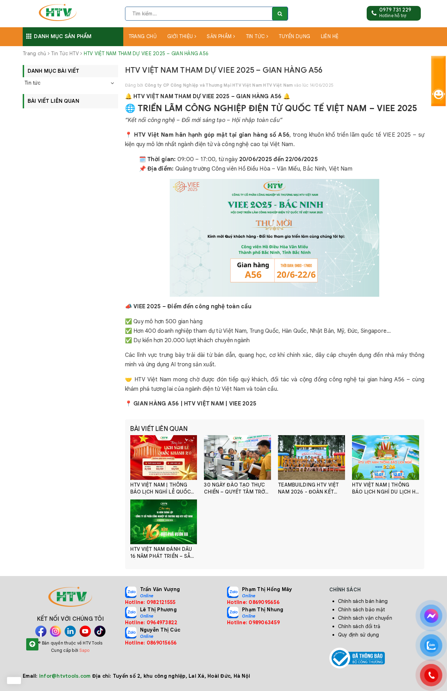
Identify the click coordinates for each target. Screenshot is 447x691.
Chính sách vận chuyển (365, 618)
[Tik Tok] (99, 631)
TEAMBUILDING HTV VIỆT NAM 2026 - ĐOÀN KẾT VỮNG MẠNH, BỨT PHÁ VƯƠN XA (308, 488)
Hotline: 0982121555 (150, 602)
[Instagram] (55, 631)
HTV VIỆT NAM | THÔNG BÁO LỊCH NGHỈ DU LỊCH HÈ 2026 (385, 488)
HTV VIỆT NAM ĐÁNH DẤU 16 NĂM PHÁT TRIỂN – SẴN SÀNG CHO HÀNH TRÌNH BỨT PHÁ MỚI (162, 553)
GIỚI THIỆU (181, 36)
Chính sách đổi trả (359, 626)
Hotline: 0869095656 (253, 602)
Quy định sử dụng (358, 635)
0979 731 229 (395, 10)
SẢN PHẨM (220, 36)
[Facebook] (40, 631)
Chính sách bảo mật (361, 609)
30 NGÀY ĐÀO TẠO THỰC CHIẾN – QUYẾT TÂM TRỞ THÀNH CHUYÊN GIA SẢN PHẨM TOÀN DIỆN (234, 488)
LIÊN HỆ (330, 36)
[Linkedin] (70, 631)
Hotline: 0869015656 (151, 643)
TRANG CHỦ (143, 36)
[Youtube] (85, 631)
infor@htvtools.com (65, 676)
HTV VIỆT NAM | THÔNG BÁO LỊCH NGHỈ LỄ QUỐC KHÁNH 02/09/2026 (160, 488)
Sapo (84, 650)
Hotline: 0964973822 (151, 622)
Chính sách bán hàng (363, 601)
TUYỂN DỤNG (294, 36)
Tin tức (32, 83)
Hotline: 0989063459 (253, 622)
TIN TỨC (256, 36)
